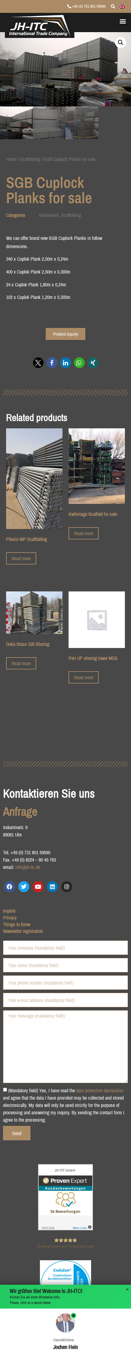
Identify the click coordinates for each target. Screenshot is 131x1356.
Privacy (10, 917)
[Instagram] (66, 886)
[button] (123, 21)
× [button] (127, 1289)
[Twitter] (23, 886)
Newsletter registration (23, 931)
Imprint (9, 910)
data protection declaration (99, 1090)
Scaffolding (30, 159)
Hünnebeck (49, 215)
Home (11, 159)
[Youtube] (38, 886)
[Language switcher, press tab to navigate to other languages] (122, 6)
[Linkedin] (52, 886)
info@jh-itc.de (27, 867)
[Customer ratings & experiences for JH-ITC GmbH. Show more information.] (65, 1228)
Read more (21, 558)
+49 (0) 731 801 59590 (88, 6)
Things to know (16, 924)
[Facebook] (9, 886)
